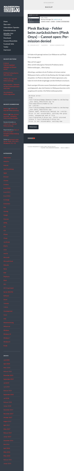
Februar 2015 (8, 460)
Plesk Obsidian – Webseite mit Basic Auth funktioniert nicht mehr (12, 86)
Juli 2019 (6, 383)
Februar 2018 (8, 402)
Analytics (6, 161)
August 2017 (7, 421)
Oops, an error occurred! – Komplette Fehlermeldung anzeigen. (11, 116)
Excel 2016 (7, 196)
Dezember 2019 (8, 375)
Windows (6, 330)
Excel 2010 (7, 188)
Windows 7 (7, 338)
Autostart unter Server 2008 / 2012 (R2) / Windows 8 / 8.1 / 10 (11, 141)
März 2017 (7, 429)
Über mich (7, 24)
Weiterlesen (33, 127)
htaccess (6, 219)
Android (6, 165)
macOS (6, 253)
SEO (5, 284)
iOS (5, 226)
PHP (5, 273)
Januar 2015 (7, 463)
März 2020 (7, 367)
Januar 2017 (7, 436)
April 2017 (7, 425)
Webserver (7, 326)
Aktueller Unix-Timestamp (9, 34)
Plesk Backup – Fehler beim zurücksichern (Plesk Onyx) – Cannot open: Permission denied (48, 34)
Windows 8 (7, 342)
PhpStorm (6, 276)
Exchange (6, 200)
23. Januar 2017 (33, 45)
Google (6, 215)
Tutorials (6, 303)
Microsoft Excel (8, 261)
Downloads (7, 38)
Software (6, 296)
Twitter (6, 47)
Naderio (6, 108)
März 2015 (7, 456)
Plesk (5, 280)
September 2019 (9, 379)
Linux (5, 249)
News (5, 269)
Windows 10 (7, 334)
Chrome (6, 180)
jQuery (6, 246)
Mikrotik (6, 265)
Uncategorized (8, 311)
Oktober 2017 (8, 417)
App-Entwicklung (9, 169)
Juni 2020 (6, 360)
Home (6, 21)
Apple (5, 173)
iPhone (6, 234)
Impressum (7, 50)
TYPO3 (6, 307)
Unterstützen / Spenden (11, 27)
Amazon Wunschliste (10, 41)
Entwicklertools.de (10, 30)
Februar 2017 (8, 433)
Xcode (5, 345)
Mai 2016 (6, 444)
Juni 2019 (6, 387)
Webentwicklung (9, 322)
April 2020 (7, 364)
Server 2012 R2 (8, 292)
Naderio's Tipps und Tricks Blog (44, 146)
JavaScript (7, 242)
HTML (5, 223)
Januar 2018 (7, 406)
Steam (5, 299)
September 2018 (9, 394)
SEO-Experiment (9, 288)
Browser (6, 177)
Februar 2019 (8, 390)
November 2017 (8, 413)
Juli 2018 (6, 398)
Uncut (5, 315)
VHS (5, 319)
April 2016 (7, 448)
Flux (5, 207)
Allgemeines (7, 157)
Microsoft (6, 257)
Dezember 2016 (8, 440)
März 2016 (7, 452)
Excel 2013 (7, 192)
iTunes (5, 238)
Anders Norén (54, 148)
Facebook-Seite (9, 44)
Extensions (7, 203)
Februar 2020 (8, 371)
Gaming (6, 211)
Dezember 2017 (8, 410)
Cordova (6, 184)
